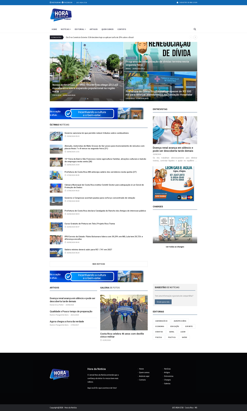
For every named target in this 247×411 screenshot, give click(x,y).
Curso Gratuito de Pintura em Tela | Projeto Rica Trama (90, 224)
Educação (174, 326)
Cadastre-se (184, 2)
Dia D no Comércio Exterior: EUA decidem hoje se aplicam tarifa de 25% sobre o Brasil (100, 37)
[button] (195, 37)
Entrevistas (168, 376)
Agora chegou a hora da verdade (67, 321)
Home (54, 29)
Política (172, 337)
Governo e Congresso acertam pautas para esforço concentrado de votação (100, 198)
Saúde (184, 337)
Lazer (183, 332)
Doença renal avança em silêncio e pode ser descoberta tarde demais (173, 149)
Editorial (79, 29)
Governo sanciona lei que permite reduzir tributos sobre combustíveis (97, 133)
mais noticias (98, 264)
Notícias (65, 29)
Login (194, 2)
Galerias (167, 383)
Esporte (189, 326)
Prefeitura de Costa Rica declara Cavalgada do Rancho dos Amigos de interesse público (105, 211)
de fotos (110, 287)
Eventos (159, 332)
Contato (121, 29)
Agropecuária (180, 321)
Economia (159, 326)
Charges (167, 380)
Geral (171, 332)
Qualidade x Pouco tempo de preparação (71, 311)
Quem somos (108, 29)
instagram (56, 2)
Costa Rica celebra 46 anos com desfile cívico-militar (122, 335)
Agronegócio (161, 321)
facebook (68, 2)
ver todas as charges (175, 246)
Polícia (158, 337)
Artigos (94, 29)
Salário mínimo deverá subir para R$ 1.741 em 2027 (88, 249)
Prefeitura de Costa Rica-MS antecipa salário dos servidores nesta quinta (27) (101, 172)
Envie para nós (163, 302)
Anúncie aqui (144, 376)
